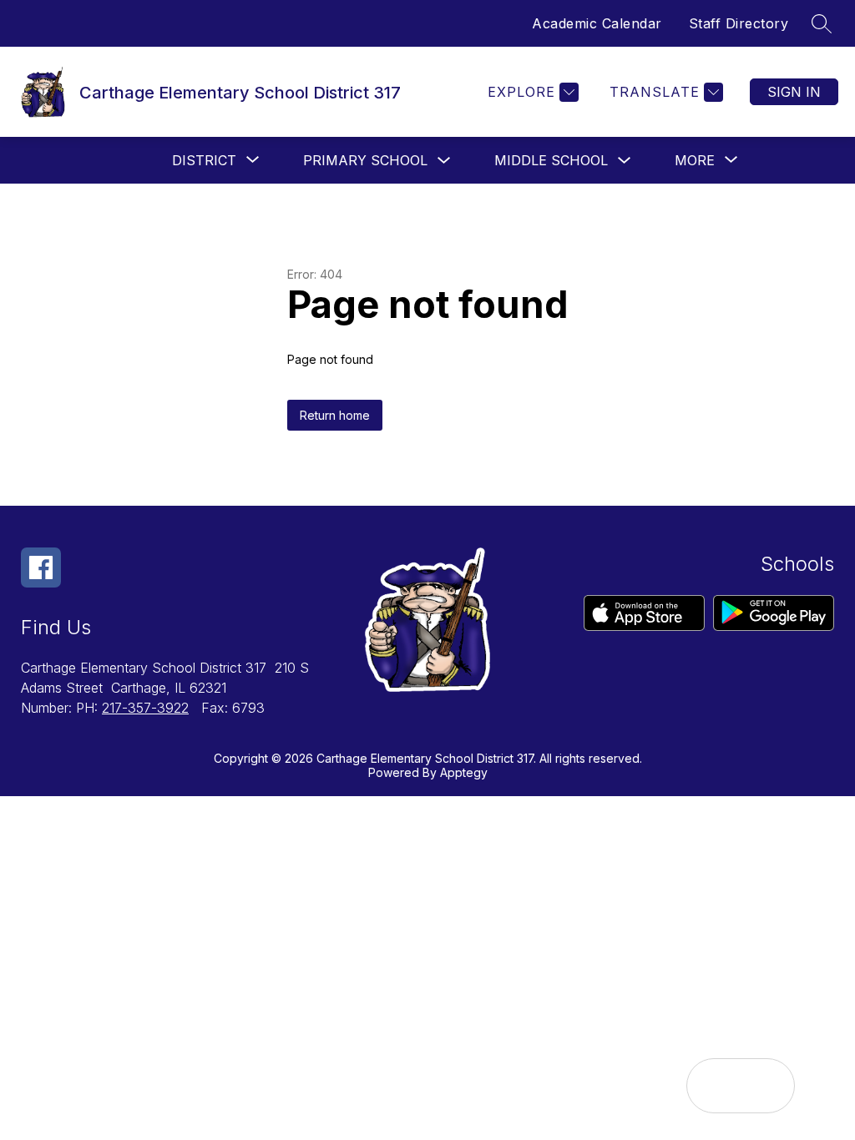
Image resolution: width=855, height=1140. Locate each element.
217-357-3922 (145, 707)
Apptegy (464, 772)
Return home (335, 415)
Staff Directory (739, 23)
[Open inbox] (714, 1085)
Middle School (551, 160)
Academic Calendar (597, 23)
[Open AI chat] (767, 1085)
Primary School (365, 160)
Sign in (794, 91)
